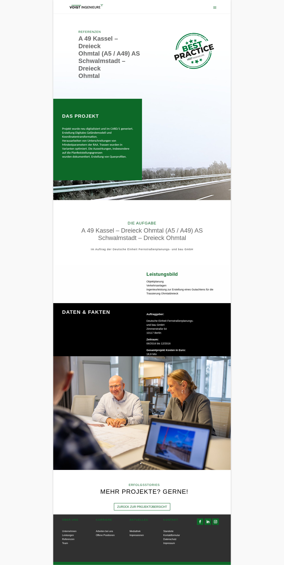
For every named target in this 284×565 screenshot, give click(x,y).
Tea (64, 543)
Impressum (169, 543)
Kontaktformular (171, 535)
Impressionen (137, 535)
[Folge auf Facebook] (200, 521)
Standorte (168, 531)
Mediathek (135, 531)
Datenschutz (169, 539)
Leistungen (68, 535)
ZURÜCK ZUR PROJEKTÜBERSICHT (142, 506)
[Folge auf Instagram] (215, 521)
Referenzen (68, 539)
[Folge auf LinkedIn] (208, 521)
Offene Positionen (105, 535)
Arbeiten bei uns (104, 531)
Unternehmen (69, 531)
